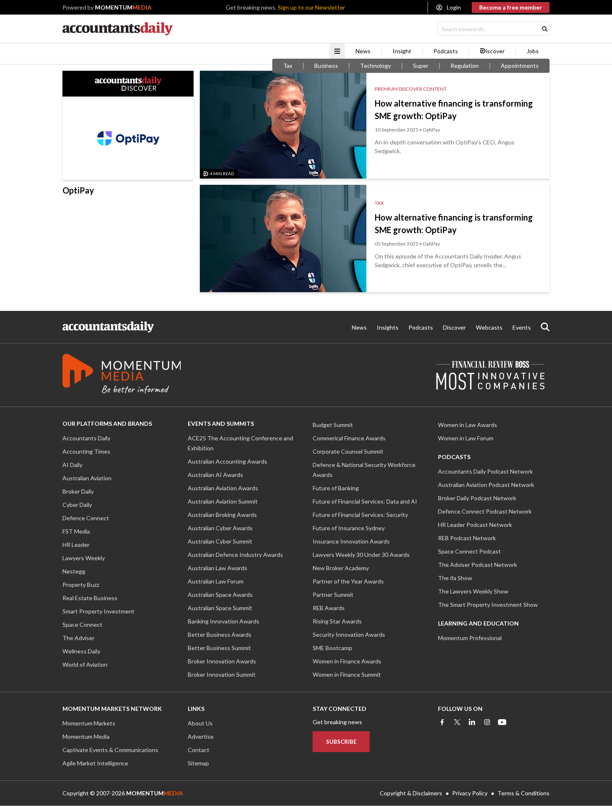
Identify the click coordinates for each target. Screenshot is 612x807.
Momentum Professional (470, 637)
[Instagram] (487, 722)
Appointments (520, 66)
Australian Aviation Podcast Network (486, 484)
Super (420, 66)
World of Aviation (84, 664)
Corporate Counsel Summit (348, 451)
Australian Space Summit (220, 607)
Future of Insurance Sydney (349, 527)
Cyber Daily (77, 504)
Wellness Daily (81, 651)
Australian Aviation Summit (223, 501)
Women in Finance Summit (347, 674)
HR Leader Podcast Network (475, 524)
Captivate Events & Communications (110, 749)
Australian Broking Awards (222, 514)
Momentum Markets (88, 723)
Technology (375, 66)
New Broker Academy (341, 567)
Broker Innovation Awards (222, 661)
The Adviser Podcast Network (477, 564)
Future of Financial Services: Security (360, 514)
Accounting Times (86, 451)
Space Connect (82, 624)
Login (454, 7)
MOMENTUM (123, 7)
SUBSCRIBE (341, 741)
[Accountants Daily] (108, 327)
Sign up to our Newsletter (311, 7)
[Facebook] (442, 722)
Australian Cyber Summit (220, 541)
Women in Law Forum (465, 438)
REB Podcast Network (467, 537)
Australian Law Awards (217, 567)
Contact (198, 749)
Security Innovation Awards (349, 634)
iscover (495, 51)
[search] (545, 327)
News (363, 51)
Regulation (464, 66)
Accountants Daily (86, 438)
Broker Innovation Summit (222, 674)
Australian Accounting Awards (227, 461)
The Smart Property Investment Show (488, 604)
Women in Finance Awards (347, 661)
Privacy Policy (470, 793)
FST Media (76, 531)
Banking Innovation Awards (223, 621)
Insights (387, 327)
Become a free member (510, 7)
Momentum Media (85, 736)
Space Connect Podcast (469, 551)
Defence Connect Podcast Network (485, 511)
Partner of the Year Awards (348, 581)
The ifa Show (455, 577)
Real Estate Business (89, 597)
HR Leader (76, 544)
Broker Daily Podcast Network (477, 498)
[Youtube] (502, 722)
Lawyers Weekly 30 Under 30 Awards (361, 554)
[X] (457, 722)
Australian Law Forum (216, 581)
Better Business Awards (219, 634)
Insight (402, 51)
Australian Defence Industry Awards (235, 554)
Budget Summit (333, 424)
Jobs (533, 51)
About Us (200, 723)
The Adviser (78, 637)
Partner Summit (333, 594)
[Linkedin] (472, 722)
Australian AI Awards (215, 474)
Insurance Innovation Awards (351, 541)
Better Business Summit (219, 647)
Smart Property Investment (98, 611)
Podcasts (445, 51)
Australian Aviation (87, 478)
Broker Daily (78, 491)
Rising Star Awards (337, 621)
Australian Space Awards (220, 594)
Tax (287, 66)
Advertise (201, 736)
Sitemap (198, 763)
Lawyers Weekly (83, 557)
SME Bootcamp (332, 647)
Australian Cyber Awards (220, 527)
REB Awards (329, 607)
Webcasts (489, 327)
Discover (454, 327)
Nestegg (73, 571)
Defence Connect (85, 517)
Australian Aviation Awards (223, 488)
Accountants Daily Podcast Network (485, 471)
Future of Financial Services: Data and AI (365, 501)
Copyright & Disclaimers (411, 793)
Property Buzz (80, 584)
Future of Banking (336, 488)
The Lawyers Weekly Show (473, 591)
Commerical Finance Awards (349, 438)
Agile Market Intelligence (95, 763)
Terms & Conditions (524, 793)
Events (521, 327)
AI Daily (72, 464)
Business (326, 66)
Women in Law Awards (467, 424)
